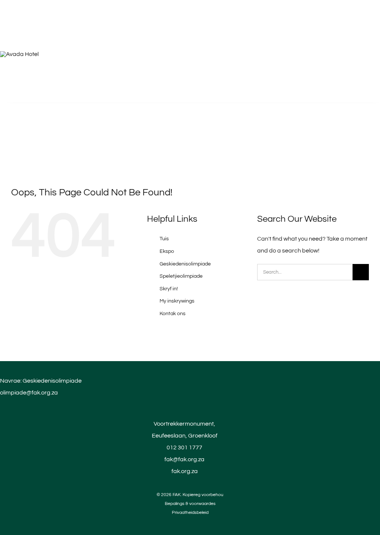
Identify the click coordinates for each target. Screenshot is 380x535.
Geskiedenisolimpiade (185, 264)
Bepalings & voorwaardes (190, 503)
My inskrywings (177, 301)
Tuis (164, 238)
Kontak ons (173, 313)
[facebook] (177, 520)
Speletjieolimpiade (181, 276)
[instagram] (202, 520)
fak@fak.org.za (184, 459)
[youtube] (190, 520)
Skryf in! (169, 288)
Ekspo (167, 251)
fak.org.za (184, 471)
